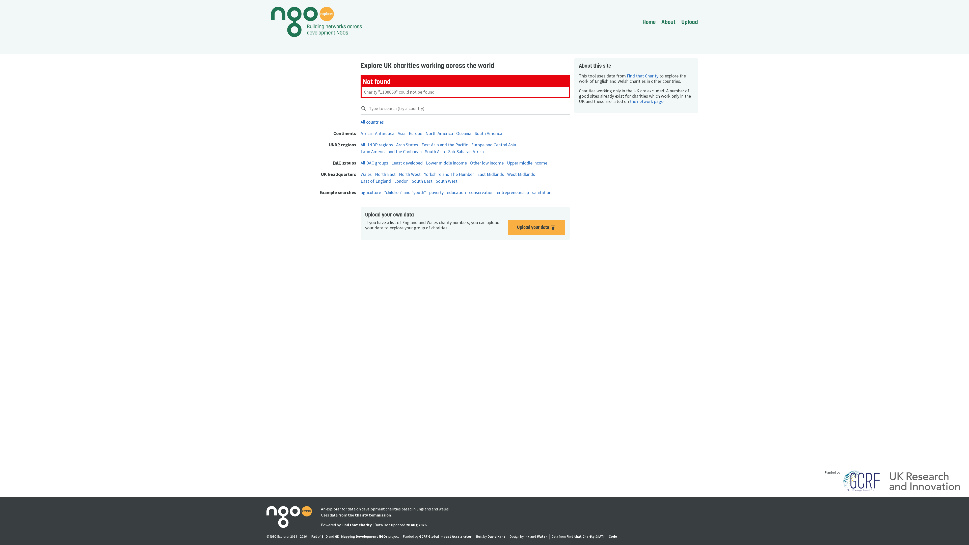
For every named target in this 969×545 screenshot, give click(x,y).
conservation (481, 192)
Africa (366, 133)
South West (446, 181)
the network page (646, 101)
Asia (402, 133)
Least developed (407, 163)
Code (613, 536)
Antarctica (384, 133)
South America (488, 133)
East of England (376, 181)
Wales (366, 174)
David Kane (496, 536)
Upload (689, 21)
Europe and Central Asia (493, 145)
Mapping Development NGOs (364, 536)
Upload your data (536, 227)
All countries (372, 122)
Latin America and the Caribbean (391, 151)
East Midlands (490, 174)
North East (385, 174)
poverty (436, 192)
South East (422, 181)
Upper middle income (527, 163)
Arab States (407, 145)
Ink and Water (535, 536)
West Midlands (521, 174)
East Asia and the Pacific (444, 145)
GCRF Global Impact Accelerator (445, 536)
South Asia (435, 151)
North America (439, 133)
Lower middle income (446, 163)
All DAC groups (374, 163)
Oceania (463, 133)
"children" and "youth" (405, 192)
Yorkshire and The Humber (449, 174)
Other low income (487, 163)
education (456, 192)
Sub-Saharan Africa (466, 151)
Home (649, 21)
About (668, 21)
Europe (415, 133)
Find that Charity (642, 76)
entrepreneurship (513, 192)
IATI (601, 536)
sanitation (541, 192)
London (401, 181)
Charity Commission (373, 515)
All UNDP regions (377, 145)
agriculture (371, 192)
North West (410, 174)
